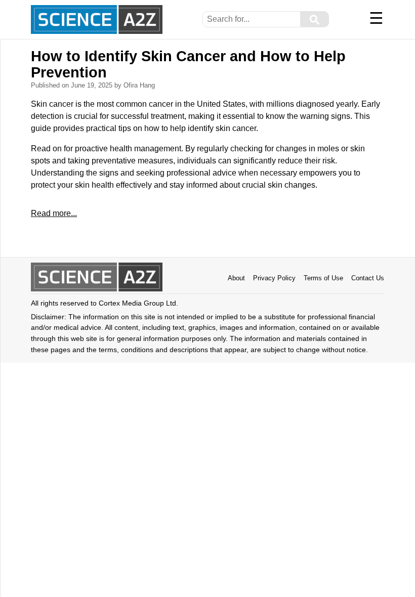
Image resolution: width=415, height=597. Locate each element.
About (236, 278)
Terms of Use (323, 278)
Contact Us (367, 278)
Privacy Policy (274, 278)
